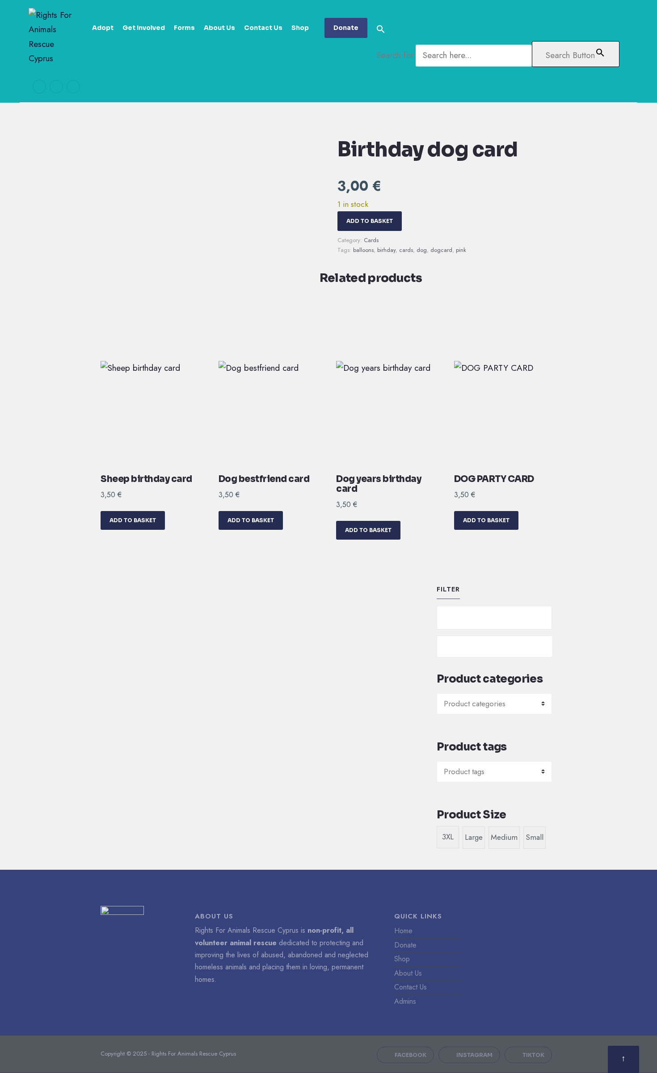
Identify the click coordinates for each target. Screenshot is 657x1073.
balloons (363, 250)
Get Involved (143, 28)
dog (422, 250)
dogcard (441, 250)
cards (406, 250)
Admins (405, 1001)
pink (461, 250)
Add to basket (369, 221)
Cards (371, 240)
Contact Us (263, 28)
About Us (219, 28)
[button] (497, 29)
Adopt (103, 28)
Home (403, 931)
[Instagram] (56, 86)
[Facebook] (39, 86)
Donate (345, 28)
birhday (386, 250)
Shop (300, 28)
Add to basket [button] (133, 520)
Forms (184, 28)
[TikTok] (73, 86)
